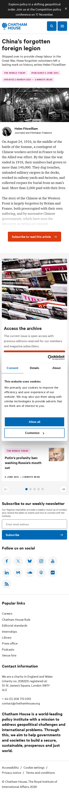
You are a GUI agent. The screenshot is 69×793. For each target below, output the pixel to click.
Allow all (34, 421)
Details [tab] (34, 368)
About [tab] (56, 368)
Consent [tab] (12, 368)
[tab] (26, 489)
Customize (32, 432)
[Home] (14, 26)
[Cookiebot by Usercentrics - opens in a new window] (49, 357)
